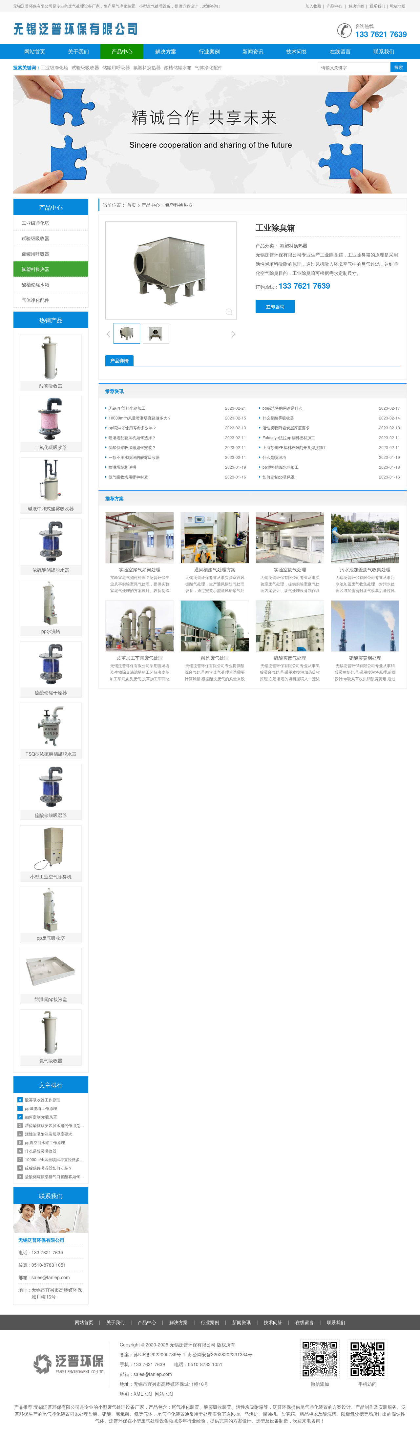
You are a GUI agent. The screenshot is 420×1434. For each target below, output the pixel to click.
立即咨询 (275, 306)
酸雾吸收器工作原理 (42, 1099)
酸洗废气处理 (215, 657)
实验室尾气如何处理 (139, 569)
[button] (108, 333)
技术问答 (296, 51)
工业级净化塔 (54, 67)
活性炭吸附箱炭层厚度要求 (286, 427)
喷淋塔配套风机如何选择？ (132, 437)
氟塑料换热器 (147, 67)
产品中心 (334, 6)
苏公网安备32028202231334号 (220, 1354)
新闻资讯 (252, 51)
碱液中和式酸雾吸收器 (51, 508)
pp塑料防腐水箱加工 (280, 467)
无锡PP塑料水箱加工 (127, 408)
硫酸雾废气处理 (290, 657)
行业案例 (209, 51)
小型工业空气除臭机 (51, 876)
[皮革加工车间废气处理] (139, 626)
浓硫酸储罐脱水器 (50, 569)
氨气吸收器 (50, 1060)
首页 (131, 204)
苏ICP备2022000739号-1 (159, 1354)
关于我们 (78, 51)
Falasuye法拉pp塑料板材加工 (288, 437)
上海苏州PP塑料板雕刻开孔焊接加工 (294, 447)
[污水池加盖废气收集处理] (365, 537)
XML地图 (143, 1393)
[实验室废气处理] (290, 537)
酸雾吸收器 (50, 385)
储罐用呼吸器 (116, 67)
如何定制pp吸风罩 (278, 477)
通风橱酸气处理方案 (215, 569)
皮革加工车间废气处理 (140, 657)
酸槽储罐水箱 (178, 67)
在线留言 (340, 51)
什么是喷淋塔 (274, 457)
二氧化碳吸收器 (51, 447)
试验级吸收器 (85, 67)
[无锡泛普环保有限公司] (75, 26)
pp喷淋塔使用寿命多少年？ (133, 427)
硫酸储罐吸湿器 (51, 815)
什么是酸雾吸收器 (278, 417)
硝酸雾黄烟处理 (365, 657)
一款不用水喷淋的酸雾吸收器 (134, 457)
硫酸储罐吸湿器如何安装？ (132, 447)
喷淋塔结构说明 (122, 467)
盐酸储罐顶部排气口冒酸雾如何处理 (55, 1176)
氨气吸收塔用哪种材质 (128, 477)
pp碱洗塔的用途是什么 (282, 408)
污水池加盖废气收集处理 (365, 569)
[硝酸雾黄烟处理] (365, 626)
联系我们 (377, 6)
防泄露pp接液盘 (50, 999)
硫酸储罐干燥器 (51, 692)
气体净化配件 (208, 67)
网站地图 (397, 6)
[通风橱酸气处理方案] (214, 537)
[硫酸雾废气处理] (290, 626)
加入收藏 (313, 6)
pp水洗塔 (50, 631)
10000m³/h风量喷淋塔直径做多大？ (140, 417)
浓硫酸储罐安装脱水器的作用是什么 (55, 1125)
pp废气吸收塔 (51, 937)
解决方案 (356, 6)
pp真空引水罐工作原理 (45, 1142)
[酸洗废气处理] (214, 626)
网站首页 (34, 51)
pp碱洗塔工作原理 (41, 1108)
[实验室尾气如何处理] (139, 537)
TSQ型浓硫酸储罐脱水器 (51, 753)
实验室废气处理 (290, 569)
